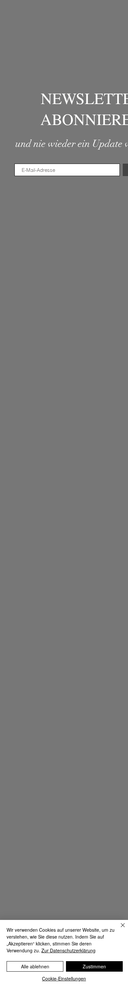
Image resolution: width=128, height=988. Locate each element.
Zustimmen (94, 966)
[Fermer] (119, 929)
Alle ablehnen (35, 966)
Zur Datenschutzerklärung (68, 950)
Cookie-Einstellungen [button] (64, 978)
